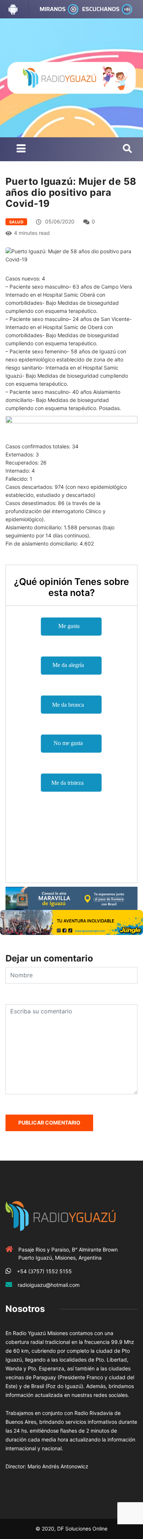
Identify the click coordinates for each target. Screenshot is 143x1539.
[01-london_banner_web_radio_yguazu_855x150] (72, 897)
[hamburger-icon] (21, 149)
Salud (16, 222)
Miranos (53, 9)
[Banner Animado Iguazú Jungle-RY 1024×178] (71, 922)
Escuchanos (101, 9)
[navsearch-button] (127, 149)
